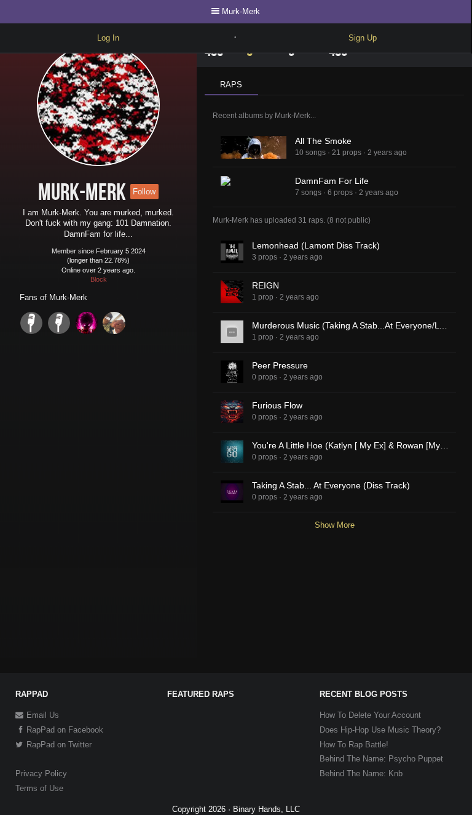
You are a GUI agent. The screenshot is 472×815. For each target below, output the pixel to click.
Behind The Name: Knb (361, 773)
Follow (144, 191)
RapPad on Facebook (63, 729)
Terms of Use (39, 788)
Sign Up (362, 37)
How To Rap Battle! (354, 744)
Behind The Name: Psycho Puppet (381, 758)
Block (98, 279)
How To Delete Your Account (370, 715)
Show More (335, 525)
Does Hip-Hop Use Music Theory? (380, 729)
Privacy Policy (41, 773)
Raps (231, 84)
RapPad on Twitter (58, 744)
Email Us (41, 715)
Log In (108, 37)
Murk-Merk (241, 11)
